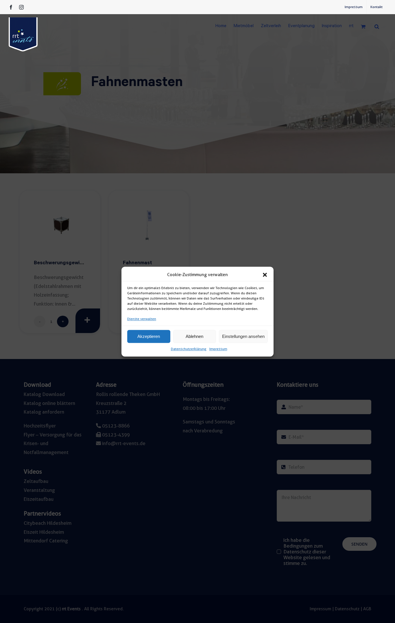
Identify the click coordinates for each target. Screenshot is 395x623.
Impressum (218, 349)
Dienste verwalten (141, 319)
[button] (265, 275)
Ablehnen (194, 336)
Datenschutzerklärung (188, 349)
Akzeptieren (148, 336)
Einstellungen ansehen (243, 336)
